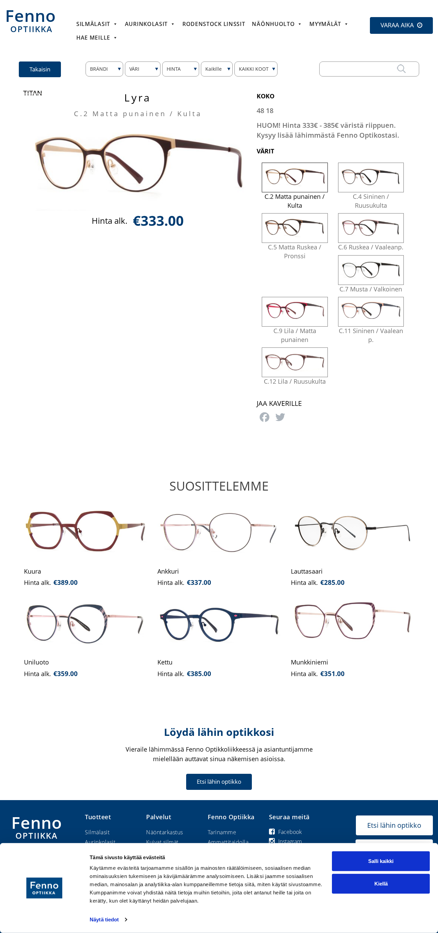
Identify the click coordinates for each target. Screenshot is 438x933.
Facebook (290, 832)
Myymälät (325, 24)
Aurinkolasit (100, 842)
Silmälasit (93, 24)
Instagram (290, 841)
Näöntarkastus (164, 832)
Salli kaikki (381, 861)
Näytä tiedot (104, 919)
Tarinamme (222, 832)
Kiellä (381, 883)
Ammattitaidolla (228, 842)
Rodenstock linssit (213, 24)
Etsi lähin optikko (219, 781)
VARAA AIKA (397, 25)
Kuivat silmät (162, 842)
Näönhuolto (273, 24)
